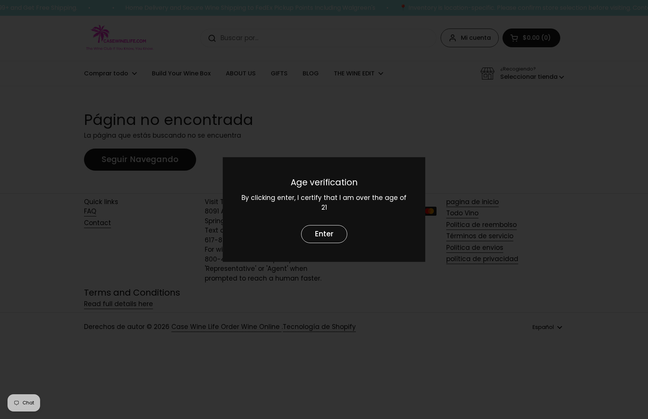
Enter (324, 234)
